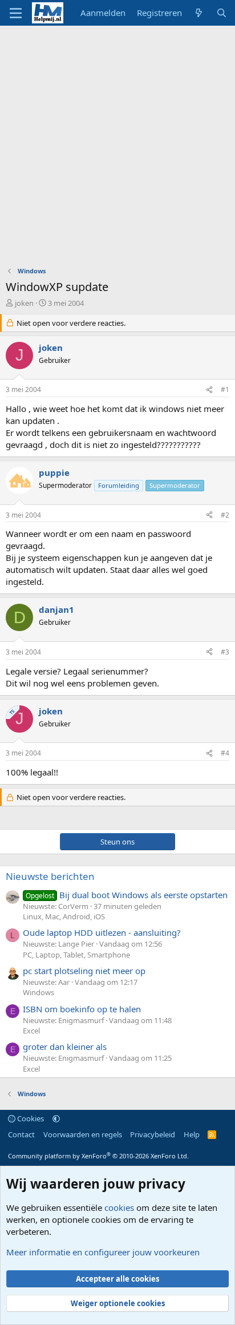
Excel (31, 1030)
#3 (225, 652)
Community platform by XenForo (98, 1156)
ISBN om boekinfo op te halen (82, 1009)
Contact (21, 1134)
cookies (119, 1207)
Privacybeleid (152, 1134)
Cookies (29, 1118)
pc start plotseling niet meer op (84, 970)
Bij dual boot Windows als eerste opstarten (127, 894)
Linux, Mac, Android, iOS (64, 916)
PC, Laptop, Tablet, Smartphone (76, 955)
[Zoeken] (221, 12)
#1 (225, 389)
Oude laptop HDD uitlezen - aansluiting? (102, 932)
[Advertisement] (117, 148)
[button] (56, 1118)
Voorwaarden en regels (82, 1134)
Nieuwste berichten (50, 876)
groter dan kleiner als (65, 1046)
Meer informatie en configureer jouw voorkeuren (103, 1252)
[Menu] (15, 13)
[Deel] (209, 390)
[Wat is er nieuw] (199, 12)
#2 (225, 515)
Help (192, 1134)
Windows (38, 992)
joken (24, 303)
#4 (225, 753)
